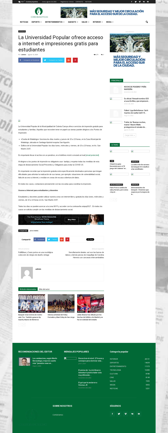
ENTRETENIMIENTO (116, 184)
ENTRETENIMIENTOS (53, 22)
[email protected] (92, 155)
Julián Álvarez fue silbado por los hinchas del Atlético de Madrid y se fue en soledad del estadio (90, 317)
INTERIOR (97, 22)
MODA (108, 22)
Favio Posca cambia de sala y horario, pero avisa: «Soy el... (119, 190)
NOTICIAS (24, 22)
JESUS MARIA (34, 231)
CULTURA (114, 373)
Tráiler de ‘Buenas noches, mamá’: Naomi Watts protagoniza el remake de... (135, 124)
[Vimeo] (140, 1)
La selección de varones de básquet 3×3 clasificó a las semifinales (140, 167)
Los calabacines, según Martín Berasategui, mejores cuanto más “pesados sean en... (45, 360)
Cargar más (129, 135)
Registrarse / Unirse (67, 2)
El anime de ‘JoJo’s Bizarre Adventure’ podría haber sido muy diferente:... (90, 372)
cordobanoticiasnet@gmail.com (76, 415)
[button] (147, 22)
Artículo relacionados (28, 289)
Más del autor (44, 289)
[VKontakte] (144, 1)
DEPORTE (36, 22)
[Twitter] (135, 1)
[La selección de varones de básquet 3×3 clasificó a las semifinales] (140, 156)
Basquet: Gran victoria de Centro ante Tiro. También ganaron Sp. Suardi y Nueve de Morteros (30, 317)
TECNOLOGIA (115, 370)
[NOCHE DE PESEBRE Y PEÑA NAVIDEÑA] (116, 90)
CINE (112, 161)
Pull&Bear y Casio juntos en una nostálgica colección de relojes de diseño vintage (35, 253)
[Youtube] (148, 1)
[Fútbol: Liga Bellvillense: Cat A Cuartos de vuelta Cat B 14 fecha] (116, 113)
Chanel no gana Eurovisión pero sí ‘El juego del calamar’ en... (118, 166)
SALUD (84, 22)
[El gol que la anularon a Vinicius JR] (70, 385)
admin (23, 54)
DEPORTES (22, 311)
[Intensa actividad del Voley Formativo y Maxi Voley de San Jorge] (61, 303)
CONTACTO (79, 2)
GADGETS (72, 22)
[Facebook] (131, 1)
